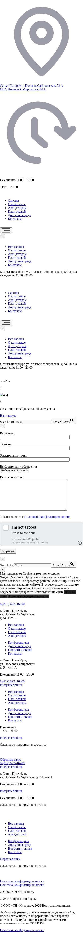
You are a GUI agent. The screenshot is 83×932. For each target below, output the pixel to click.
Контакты (15, 218)
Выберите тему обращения (18, 466)
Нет (4, 596)
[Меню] (6, 230)
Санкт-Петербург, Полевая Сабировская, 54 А (31, 85)
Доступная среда (19, 215)
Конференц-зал (18, 642)
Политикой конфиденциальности (47, 516)
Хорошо (70, 592)
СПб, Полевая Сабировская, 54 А (23, 89)
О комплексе (17, 204)
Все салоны (16, 246)
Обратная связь (10, 759)
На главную (8, 415)
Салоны (13, 200)
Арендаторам (17, 208)
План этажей (17, 211)
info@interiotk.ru (11, 685)
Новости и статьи (20, 650)
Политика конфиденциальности (28, 596)
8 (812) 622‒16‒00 (12, 604)
